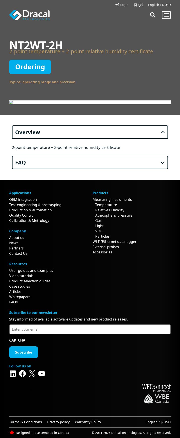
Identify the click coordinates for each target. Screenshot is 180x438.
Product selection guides (29, 281)
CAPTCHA (17, 340)
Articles (15, 291)
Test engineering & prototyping (35, 204)
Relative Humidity (109, 210)
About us (16, 237)
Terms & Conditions (25, 422)
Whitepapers (20, 296)
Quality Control (21, 215)
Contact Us (18, 253)
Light (99, 225)
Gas (98, 220)
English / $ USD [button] (159, 5)
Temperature (106, 204)
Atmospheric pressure (113, 215)
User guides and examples (31, 270)
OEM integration (23, 199)
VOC (99, 231)
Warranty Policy (88, 422)
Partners (16, 248)
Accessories (102, 252)
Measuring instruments (112, 199)
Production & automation (30, 210)
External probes (106, 246)
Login (124, 5)
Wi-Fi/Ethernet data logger (115, 241)
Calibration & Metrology (29, 220)
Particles (102, 236)
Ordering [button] (30, 66)
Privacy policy (58, 422)
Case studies (19, 286)
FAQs (13, 302)
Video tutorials (21, 275)
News (13, 242)
